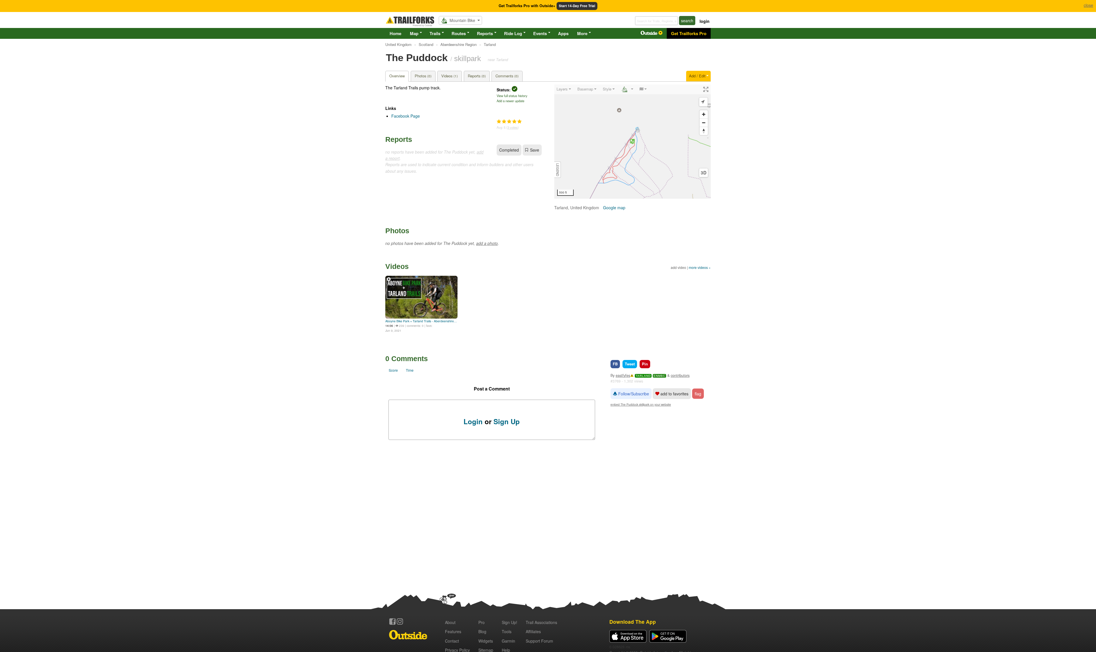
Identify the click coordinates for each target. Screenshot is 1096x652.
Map (414, 33)
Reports (485, 33)
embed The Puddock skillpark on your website (641, 404)
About (450, 622)
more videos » (700, 267)
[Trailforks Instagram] (400, 621)
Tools (506, 631)
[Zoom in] (704, 114)
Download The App (632, 621)
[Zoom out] (704, 122)
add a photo (487, 243)
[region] (632, 141)
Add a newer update (510, 100)
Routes (459, 33)
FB (615, 364)
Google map (614, 207)
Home (395, 33)
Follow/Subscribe (633, 394)
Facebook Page (405, 116)
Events (540, 33)
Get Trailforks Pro (688, 33)
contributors (680, 375)
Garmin (508, 641)
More (582, 33)
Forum (539, 641)
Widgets (485, 641)
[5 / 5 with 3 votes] (509, 121)
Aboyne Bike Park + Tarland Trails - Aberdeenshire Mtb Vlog (421, 321)
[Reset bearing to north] (704, 131)
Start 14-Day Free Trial (577, 5)
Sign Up (506, 421)
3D (703, 173)
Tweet (630, 364)
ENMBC (659, 375)
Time (410, 370)
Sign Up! (509, 622)
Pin (645, 364)
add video (678, 267)
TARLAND (643, 375)
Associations (541, 622)
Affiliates (533, 631)
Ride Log (513, 33)
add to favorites (673, 394)
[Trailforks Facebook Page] (392, 621)
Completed (509, 150)
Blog (482, 631)
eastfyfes (623, 375)
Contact (452, 641)
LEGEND (557, 169)
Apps (563, 33)
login (705, 21)
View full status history (512, 95)
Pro (481, 622)
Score (393, 370)
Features (453, 631)
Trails (435, 33)
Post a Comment (492, 388)
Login (473, 421)
